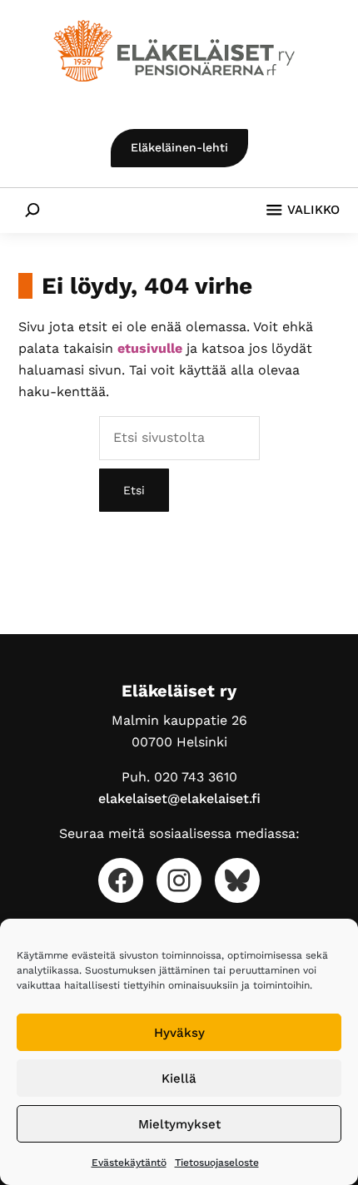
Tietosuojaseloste (217, 1162)
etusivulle (149, 348)
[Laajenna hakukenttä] (32, 209)
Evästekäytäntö (129, 1162)
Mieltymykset (179, 1124)
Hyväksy (179, 1032)
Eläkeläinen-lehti (179, 147)
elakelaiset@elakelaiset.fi (179, 798)
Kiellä (179, 1078)
